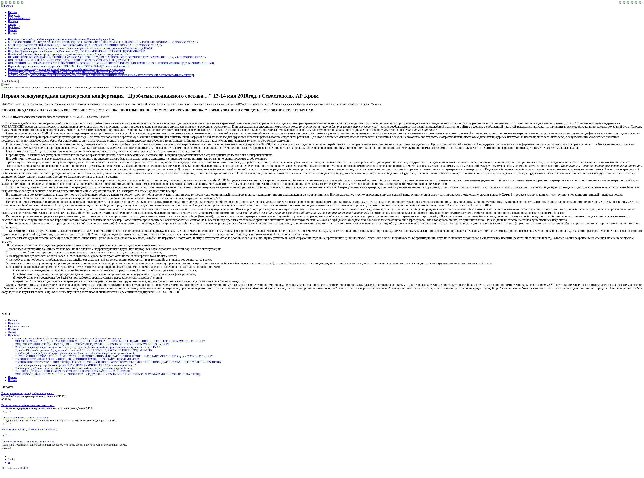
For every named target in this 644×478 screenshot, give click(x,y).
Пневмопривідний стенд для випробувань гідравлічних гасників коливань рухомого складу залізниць (66, 69)
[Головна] (7, 5)
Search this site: (9, 81)
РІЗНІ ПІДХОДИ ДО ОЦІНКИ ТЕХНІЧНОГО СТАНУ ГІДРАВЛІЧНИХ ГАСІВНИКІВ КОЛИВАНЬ (66, 72)
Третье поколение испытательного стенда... (26, 417)
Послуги (13, 21)
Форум (12, 24)
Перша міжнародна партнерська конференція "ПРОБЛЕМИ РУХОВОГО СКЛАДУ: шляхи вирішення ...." (69, 66)
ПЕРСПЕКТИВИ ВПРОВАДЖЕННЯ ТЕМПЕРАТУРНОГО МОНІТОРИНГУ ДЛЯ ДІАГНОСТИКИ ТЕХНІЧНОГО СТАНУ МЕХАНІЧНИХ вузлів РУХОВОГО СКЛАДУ (107, 57)
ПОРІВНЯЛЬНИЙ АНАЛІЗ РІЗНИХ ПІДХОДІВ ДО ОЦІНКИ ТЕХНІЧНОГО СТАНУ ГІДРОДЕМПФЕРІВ (70, 60)
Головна (12, 12)
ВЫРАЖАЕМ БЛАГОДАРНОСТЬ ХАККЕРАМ (29, 429)
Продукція (14, 15)
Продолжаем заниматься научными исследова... (28, 441)
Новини (12, 33)
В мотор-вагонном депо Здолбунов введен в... (27, 393)
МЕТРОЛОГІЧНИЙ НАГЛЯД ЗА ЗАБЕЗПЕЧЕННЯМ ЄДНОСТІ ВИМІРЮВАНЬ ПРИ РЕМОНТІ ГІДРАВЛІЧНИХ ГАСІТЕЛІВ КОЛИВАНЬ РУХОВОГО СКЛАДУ (103, 42)
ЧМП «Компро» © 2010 (14, 468)
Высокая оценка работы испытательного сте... (27, 405)
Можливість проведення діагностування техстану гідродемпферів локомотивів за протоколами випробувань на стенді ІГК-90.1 (81, 48)
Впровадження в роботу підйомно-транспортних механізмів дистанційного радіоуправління (61, 39)
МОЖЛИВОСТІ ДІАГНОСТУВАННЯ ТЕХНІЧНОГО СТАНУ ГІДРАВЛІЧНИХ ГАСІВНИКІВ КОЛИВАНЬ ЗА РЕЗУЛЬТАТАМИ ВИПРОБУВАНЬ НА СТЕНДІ (101, 75)
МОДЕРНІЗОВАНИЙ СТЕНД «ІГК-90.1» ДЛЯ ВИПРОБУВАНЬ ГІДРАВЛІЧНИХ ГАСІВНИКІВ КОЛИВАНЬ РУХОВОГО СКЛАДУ (85, 45)
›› (9, 462)
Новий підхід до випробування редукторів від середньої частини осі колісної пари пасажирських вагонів (68, 54)
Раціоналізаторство (19, 18)
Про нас (12, 30)
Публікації (14, 27)
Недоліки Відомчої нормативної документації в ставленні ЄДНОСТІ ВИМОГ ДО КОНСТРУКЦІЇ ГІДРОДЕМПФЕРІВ (76, 51)
